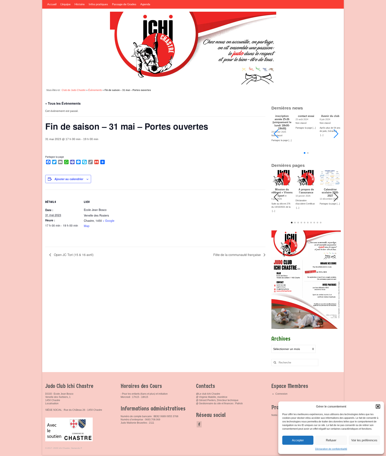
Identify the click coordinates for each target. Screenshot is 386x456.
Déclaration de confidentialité (331, 449)
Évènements (95, 90)
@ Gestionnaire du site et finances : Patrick (219, 403)
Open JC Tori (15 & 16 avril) (73, 254)
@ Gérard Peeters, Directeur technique (217, 400)
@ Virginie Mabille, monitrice (211, 397)
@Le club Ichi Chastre (208, 393)
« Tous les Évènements (63, 103)
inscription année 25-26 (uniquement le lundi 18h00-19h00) (282, 122)
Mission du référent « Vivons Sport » (282, 192)
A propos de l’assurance (306, 191)
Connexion (281, 393)
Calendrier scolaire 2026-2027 (330, 192)
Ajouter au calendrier (68, 179)
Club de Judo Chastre (74, 90)
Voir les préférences (364, 440)
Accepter (298, 440)
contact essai (306, 116)
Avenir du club (330, 116)
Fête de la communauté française (237, 254)
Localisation (52, 403)
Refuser (331, 440)
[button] (378, 406)
